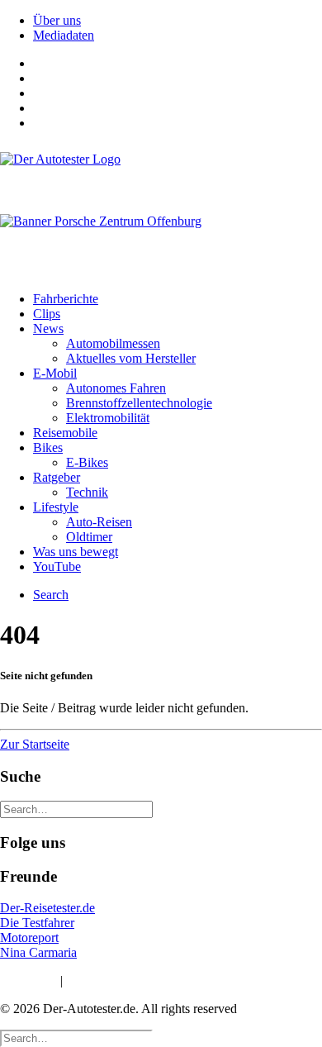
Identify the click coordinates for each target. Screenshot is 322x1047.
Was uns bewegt (75, 552)
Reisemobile (65, 433)
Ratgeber (56, 477)
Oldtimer (89, 537)
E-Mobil (55, 373)
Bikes (48, 447)
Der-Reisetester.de (47, 908)
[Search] (76, 809)
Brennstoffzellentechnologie (139, 403)
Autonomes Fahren (116, 388)
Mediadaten (63, 35)
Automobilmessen (113, 343)
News (48, 328)
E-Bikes (87, 462)
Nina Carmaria (38, 952)
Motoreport (29, 937)
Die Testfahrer (37, 923)
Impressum (28, 980)
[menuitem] (177, 20)
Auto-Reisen (99, 522)
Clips (46, 314)
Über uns (57, 20)
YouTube (57, 566)
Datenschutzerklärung (123, 980)
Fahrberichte (65, 299)
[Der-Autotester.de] (161, 175)
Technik (87, 492)
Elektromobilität (107, 418)
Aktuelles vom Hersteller (131, 358)
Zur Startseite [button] (34, 744)
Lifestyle (55, 507)
